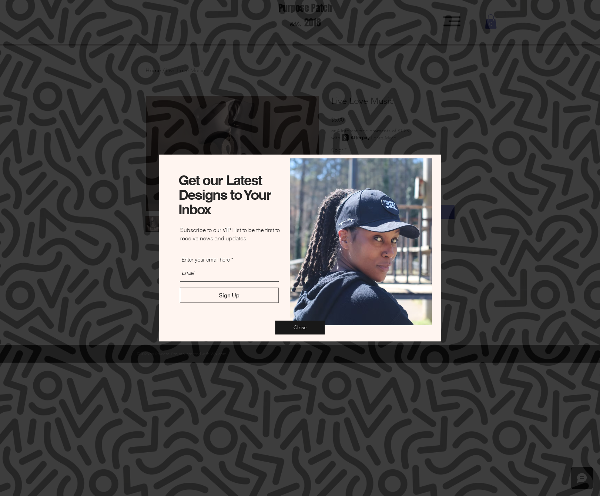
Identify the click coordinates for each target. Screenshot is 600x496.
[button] (300, 327)
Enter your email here (206, 259)
